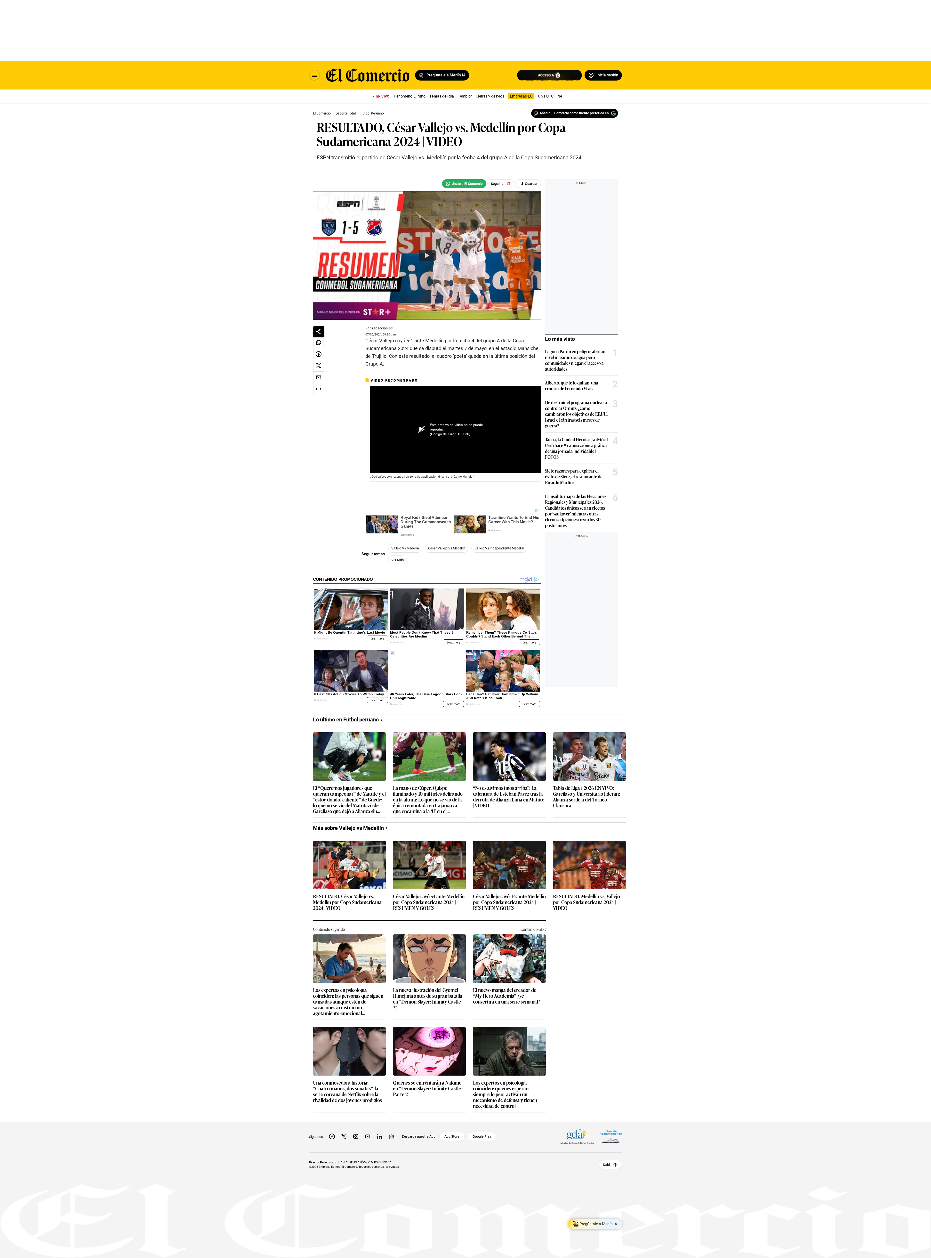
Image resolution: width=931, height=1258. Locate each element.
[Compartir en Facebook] (318, 354)
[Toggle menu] (314, 75)
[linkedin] (379, 1136)
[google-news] (391, 1136)
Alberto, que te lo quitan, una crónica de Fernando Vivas (571, 385)
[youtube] (367, 1136)
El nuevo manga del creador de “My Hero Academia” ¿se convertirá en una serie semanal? (506, 996)
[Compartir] (318, 331)
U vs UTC (546, 96)
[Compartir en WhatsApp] (318, 342)
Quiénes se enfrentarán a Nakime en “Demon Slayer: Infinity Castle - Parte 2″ (428, 1088)
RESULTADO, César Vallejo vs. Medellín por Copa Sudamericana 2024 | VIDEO (347, 902)
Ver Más (397, 560)
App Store (451, 1136)
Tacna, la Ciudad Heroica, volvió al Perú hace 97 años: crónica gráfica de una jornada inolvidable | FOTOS (576, 448)
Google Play (482, 1136)
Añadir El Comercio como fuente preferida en (574, 113)
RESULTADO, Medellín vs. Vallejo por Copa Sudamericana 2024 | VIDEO (586, 902)
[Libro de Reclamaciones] (611, 1136)
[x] (344, 1136)
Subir (607, 1165)
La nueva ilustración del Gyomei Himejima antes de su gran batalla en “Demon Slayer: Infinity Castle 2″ (427, 998)
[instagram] (356, 1136)
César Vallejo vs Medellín (446, 548)
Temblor (465, 96)
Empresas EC (521, 96)
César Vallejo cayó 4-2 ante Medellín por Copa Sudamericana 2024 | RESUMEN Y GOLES (509, 902)
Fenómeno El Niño (409, 96)
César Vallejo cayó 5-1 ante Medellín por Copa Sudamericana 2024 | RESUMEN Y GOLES (429, 902)
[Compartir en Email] (318, 377)
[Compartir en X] (318, 366)
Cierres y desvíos (490, 96)
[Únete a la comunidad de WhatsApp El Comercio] (464, 183)
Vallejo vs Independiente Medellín (499, 548)
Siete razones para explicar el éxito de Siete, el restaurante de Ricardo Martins (573, 476)
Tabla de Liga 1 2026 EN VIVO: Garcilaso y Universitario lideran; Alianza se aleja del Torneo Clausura (586, 796)
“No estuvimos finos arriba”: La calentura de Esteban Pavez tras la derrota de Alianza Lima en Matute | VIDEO (508, 796)
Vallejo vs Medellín (405, 548)
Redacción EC (382, 328)
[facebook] (332, 1136)
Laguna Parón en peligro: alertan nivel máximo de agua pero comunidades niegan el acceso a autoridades (575, 360)
